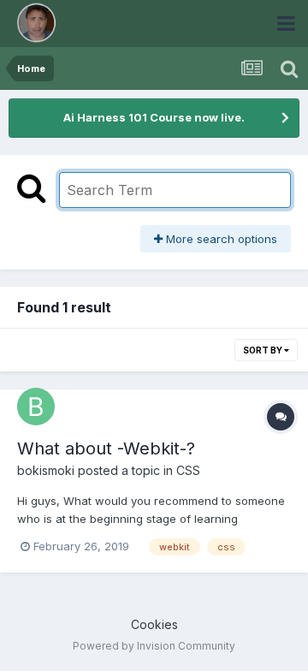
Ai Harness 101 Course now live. (154, 117)
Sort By (263, 350)
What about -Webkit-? (106, 448)
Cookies (154, 624)
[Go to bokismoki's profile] (36, 406)
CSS (188, 470)
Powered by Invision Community (154, 645)
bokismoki (45, 470)
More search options (220, 239)
